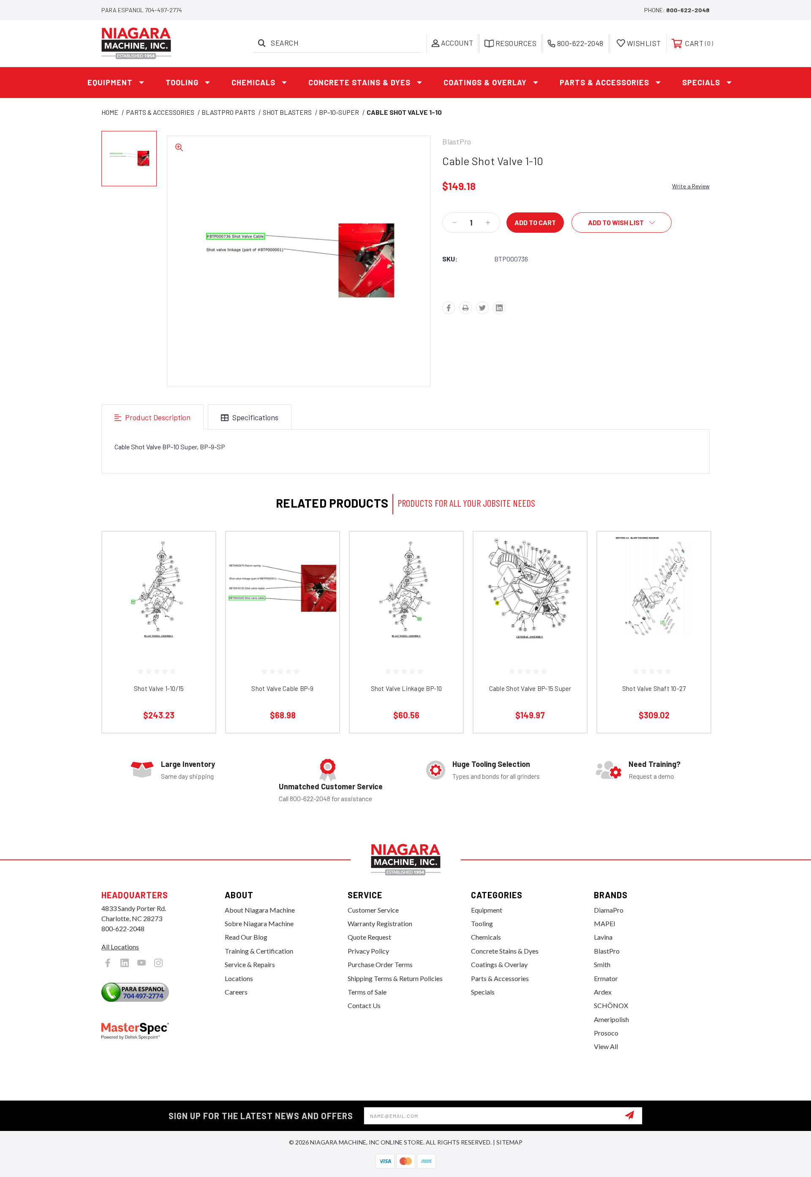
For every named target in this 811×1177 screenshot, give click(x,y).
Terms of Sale (367, 992)
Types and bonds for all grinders (496, 776)
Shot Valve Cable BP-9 (282, 688)
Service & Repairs (250, 964)
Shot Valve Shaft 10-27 (654, 688)
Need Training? (654, 764)
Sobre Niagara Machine (259, 923)
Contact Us (364, 1005)
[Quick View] (198, 548)
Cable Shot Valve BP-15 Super (530, 688)
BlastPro (607, 951)
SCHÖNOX (611, 1005)
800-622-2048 (688, 10)
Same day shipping (187, 776)
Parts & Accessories (604, 82)
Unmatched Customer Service (331, 786)
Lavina (603, 937)
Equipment (110, 82)
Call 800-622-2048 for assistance (325, 798)
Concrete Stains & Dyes (359, 82)
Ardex (603, 992)
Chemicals (253, 82)
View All (606, 1046)
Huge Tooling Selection (491, 764)
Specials (701, 82)
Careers (236, 992)
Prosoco (606, 1033)
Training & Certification (259, 951)
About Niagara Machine (260, 910)
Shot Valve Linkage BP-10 (406, 688)
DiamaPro (608, 910)
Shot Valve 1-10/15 (159, 688)
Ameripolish (611, 1019)
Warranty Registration (380, 923)
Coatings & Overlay (485, 82)
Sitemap (509, 1142)
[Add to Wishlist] (198, 570)
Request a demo (651, 776)
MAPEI (604, 923)
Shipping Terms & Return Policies (395, 978)
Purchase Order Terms (380, 964)
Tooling (182, 82)
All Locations (120, 947)
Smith (602, 964)
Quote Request (369, 937)
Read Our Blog (246, 937)
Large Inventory (188, 764)
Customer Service (373, 910)
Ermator (606, 978)
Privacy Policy (368, 951)
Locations (239, 978)
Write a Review (691, 186)
